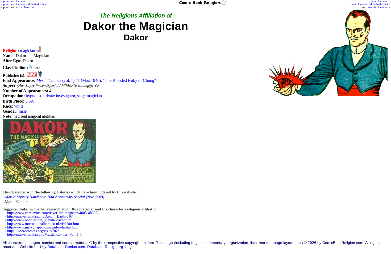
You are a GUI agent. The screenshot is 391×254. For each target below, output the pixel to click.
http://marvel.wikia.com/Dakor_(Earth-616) (40, 216)
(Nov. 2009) (54, 197)
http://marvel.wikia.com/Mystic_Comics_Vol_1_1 (44, 234)
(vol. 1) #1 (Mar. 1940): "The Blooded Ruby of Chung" (96, 80)
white (18, 106)
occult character (378, 7)
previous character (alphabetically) (24, 4)
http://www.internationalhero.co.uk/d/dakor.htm (43, 224)
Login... (131, 247)
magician (27, 50)
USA (29, 101)
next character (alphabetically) (369, 4)
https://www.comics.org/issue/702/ (33, 231)
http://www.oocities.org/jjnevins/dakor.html (40, 220)
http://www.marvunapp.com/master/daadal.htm (42, 227)
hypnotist (33, 96)
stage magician (89, 96)
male (23, 111)
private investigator (59, 96)
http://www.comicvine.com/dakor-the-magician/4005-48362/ (52, 213)
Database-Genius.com (66, 247)
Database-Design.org (105, 247)
